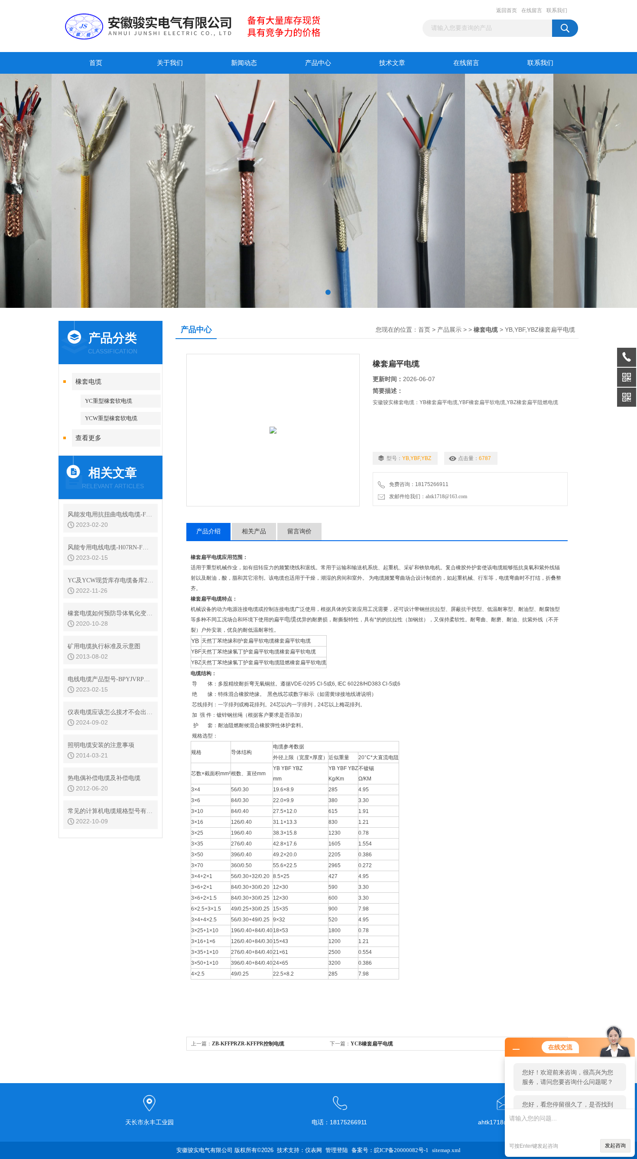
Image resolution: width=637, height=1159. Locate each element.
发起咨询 (615, 1146)
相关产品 (254, 531)
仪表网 (313, 1150)
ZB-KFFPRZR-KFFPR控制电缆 (248, 1044)
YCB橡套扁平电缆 (372, 1044)
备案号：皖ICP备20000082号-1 (390, 1150)
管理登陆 (336, 1150)
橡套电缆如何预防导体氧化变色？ (110, 613)
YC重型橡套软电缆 (108, 401)
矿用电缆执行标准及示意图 (104, 646)
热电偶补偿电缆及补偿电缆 (104, 778)
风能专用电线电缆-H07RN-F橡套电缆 (110, 547)
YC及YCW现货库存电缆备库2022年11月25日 (110, 580)
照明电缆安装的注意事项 (101, 745)
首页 (95, 62)
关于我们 (170, 62)
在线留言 (531, 10)
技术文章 (392, 62)
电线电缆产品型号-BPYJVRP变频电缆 (110, 679)
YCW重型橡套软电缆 (111, 418)
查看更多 (88, 437)
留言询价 (299, 531)
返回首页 (506, 10)
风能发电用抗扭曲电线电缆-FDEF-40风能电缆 (110, 514)
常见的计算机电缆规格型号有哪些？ (110, 811)
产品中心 (318, 62)
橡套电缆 (88, 381)
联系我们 (556, 10)
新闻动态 (244, 62)
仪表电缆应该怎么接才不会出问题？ (110, 712)
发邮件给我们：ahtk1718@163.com (427, 496)
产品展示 (449, 329)
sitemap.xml (446, 1150)
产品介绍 (208, 531)
